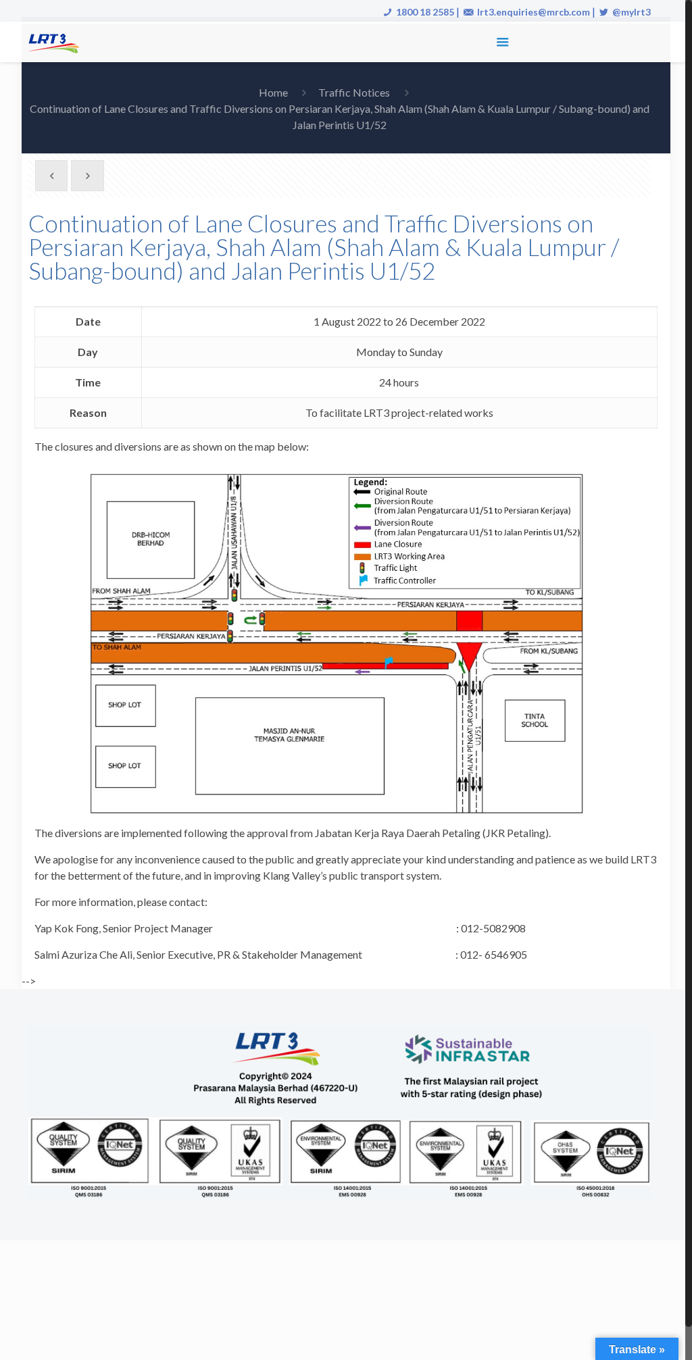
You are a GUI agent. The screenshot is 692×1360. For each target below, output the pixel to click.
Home (273, 92)
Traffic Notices (354, 92)
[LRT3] (56, 42)
